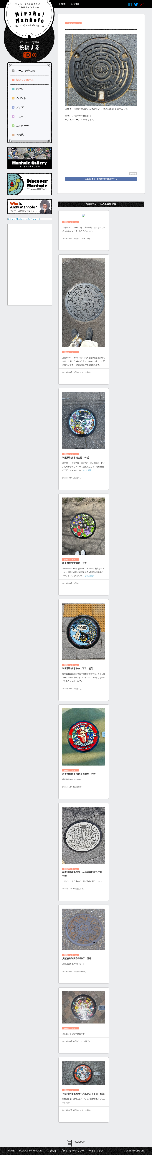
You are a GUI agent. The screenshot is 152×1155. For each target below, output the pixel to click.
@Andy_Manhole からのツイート (24, 219)
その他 (20, 134)
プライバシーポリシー (72, 1150)
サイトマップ (96, 1150)
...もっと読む (86, 470)
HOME (63, 4)
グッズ (20, 107)
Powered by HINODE (30, 1150)
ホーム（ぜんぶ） (26, 70)
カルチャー (22, 125)
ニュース (21, 116)
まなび (20, 88)
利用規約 (51, 1150)
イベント (21, 98)
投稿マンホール (25, 79)
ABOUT (75, 4)
